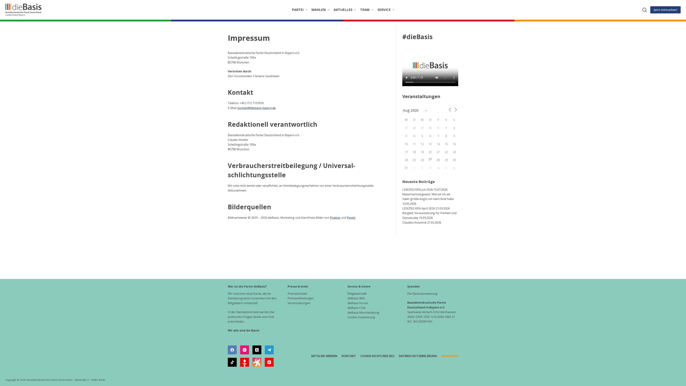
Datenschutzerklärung (418, 356)
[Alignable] (244, 362)
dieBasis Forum (357, 303)
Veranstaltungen (299, 303)
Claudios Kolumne (414, 222)
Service (384, 10)
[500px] (256, 362)
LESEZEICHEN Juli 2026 (417, 190)
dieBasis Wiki (356, 298)
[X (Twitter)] (256, 349)
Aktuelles (343, 10)
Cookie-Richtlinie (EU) (377, 356)
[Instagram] (244, 349)
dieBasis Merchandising (363, 313)
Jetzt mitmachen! (665, 10)
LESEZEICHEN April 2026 (418, 208)
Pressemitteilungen (301, 298)
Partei (298, 10)
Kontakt (349, 356)
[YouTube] (269, 362)
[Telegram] (269, 349)
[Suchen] (644, 10)
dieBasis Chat (356, 308)
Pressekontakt (297, 294)
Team (364, 10)
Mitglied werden (324, 356)
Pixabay (335, 218)
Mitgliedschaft (357, 294)
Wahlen (318, 10)
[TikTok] (232, 362)
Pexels (351, 218)
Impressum (450, 356)
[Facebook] (232, 349)
